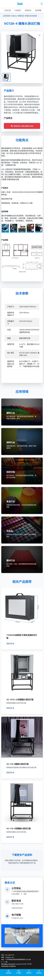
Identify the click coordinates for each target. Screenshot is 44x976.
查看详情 (9, 643)
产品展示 (18, 973)
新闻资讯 (28, 973)
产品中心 (14, 16)
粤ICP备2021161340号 (8, 964)
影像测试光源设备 (31, 16)
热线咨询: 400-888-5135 (23, 126)
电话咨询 (8, 973)
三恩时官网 (6, 16)
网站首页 (39, 973)
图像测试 (21, 16)
